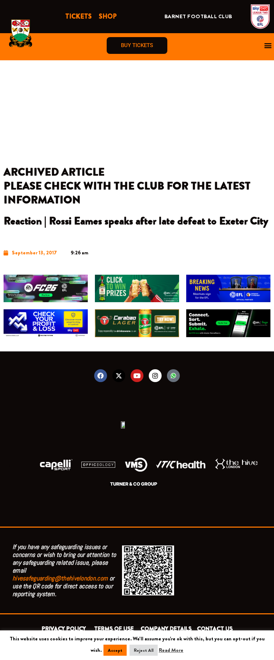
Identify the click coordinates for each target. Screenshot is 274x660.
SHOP (108, 16)
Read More (171, 650)
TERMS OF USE (114, 629)
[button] (268, 45)
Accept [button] (115, 650)
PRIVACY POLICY (65, 629)
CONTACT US (215, 629)
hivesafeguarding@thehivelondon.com (60, 578)
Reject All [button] (143, 650)
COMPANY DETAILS (166, 629)
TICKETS (78, 16)
